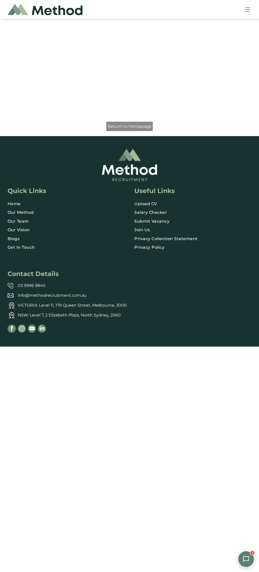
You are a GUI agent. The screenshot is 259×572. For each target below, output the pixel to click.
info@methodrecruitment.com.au (52, 295)
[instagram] (22, 329)
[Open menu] (247, 9)
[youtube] (32, 329)
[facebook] (12, 329)
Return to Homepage (130, 126)
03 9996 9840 (32, 285)
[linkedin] (42, 329)
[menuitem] (66, 204)
